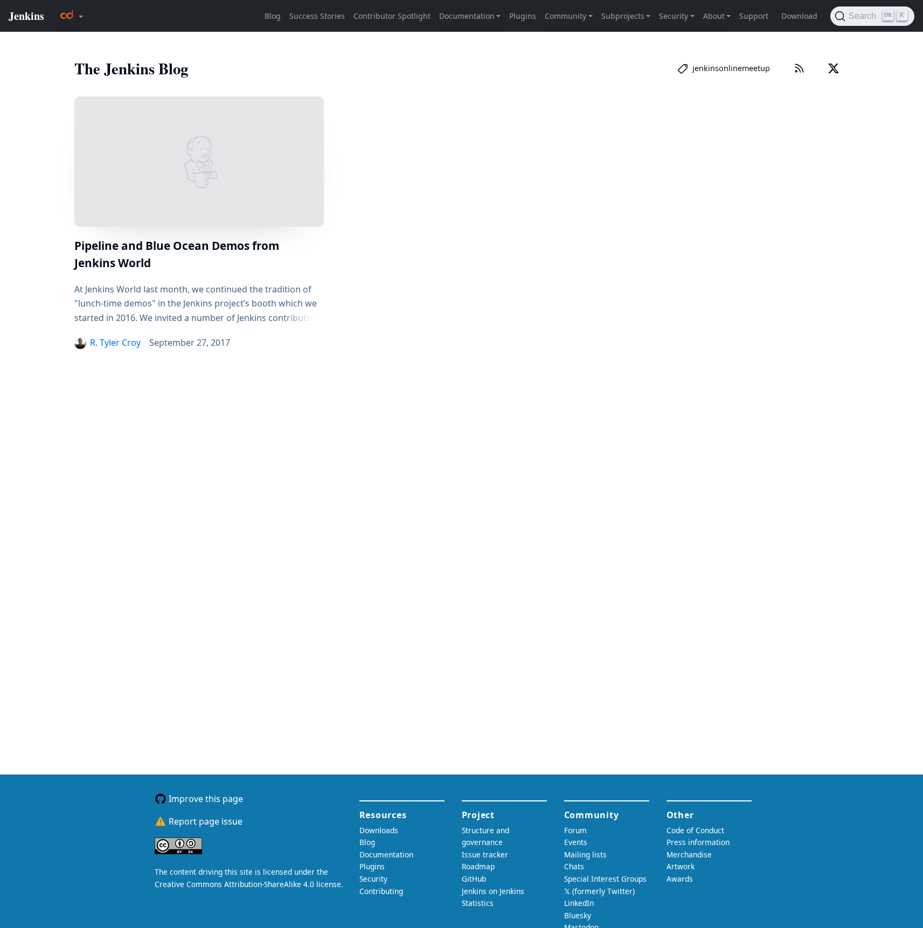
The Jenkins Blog (131, 68)
